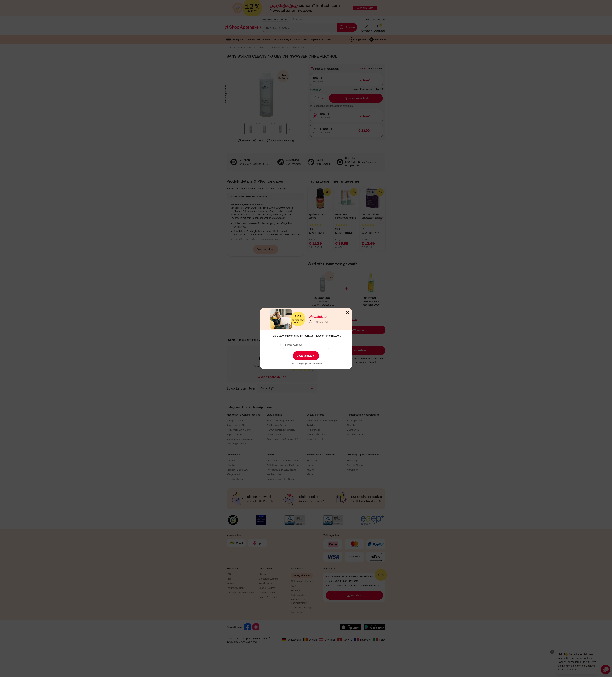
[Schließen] (347, 312)
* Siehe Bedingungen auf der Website (305, 364)
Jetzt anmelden (306, 355)
